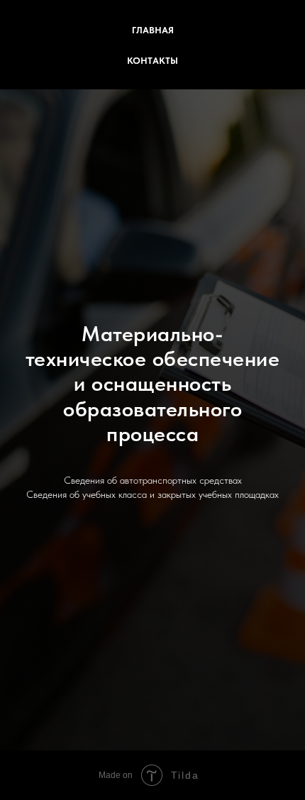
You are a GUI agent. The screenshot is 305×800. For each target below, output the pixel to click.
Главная (153, 30)
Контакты (152, 60)
